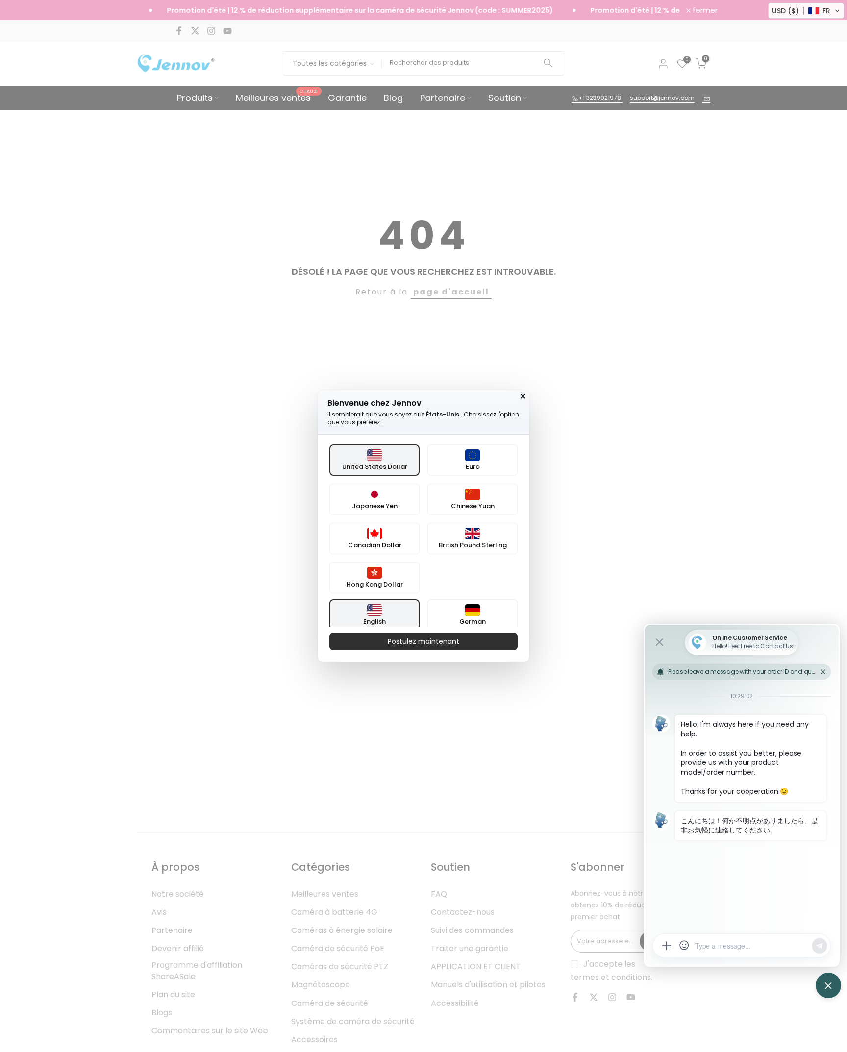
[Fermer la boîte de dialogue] (523, 396)
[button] (806, 11)
